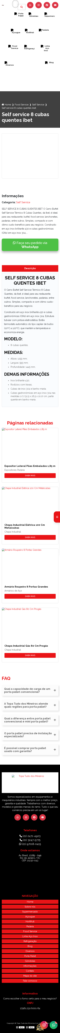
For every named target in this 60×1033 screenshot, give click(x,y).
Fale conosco (30, 980)
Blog (50, 71)
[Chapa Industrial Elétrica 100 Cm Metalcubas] (30, 503)
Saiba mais (30, 475)
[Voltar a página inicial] (3, 5)
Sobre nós (30, 906)
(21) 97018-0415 (31, 844)
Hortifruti (30, 39)
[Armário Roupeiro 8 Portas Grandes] (30, 565)
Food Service (13, 55)
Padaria (44, 39)
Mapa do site (30, 976)
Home (8, 104)
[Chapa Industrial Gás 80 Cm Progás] (30, 624)
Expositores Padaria (14, 470)
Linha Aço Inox (46, 55)
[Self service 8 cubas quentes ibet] (30, 155)
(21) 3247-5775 (31, 840)
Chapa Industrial (12, 532)
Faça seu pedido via (31, 245)
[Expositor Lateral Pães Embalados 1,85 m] (30, 444)
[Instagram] (38, 5)
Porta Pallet (19, 22)
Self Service (38, 104)
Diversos (10, 71)
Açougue (16, 39)
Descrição (30, 268)
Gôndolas (33, 22)
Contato (30, 971)
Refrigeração (29, 55)
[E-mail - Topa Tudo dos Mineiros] (55, 5)
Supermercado (50, 22)
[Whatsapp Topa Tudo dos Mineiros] (30, 5)
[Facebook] (47, 5)
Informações (30, 966)
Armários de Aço (13, 590)
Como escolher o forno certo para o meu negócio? (30, 998)
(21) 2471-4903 (31, 836)
